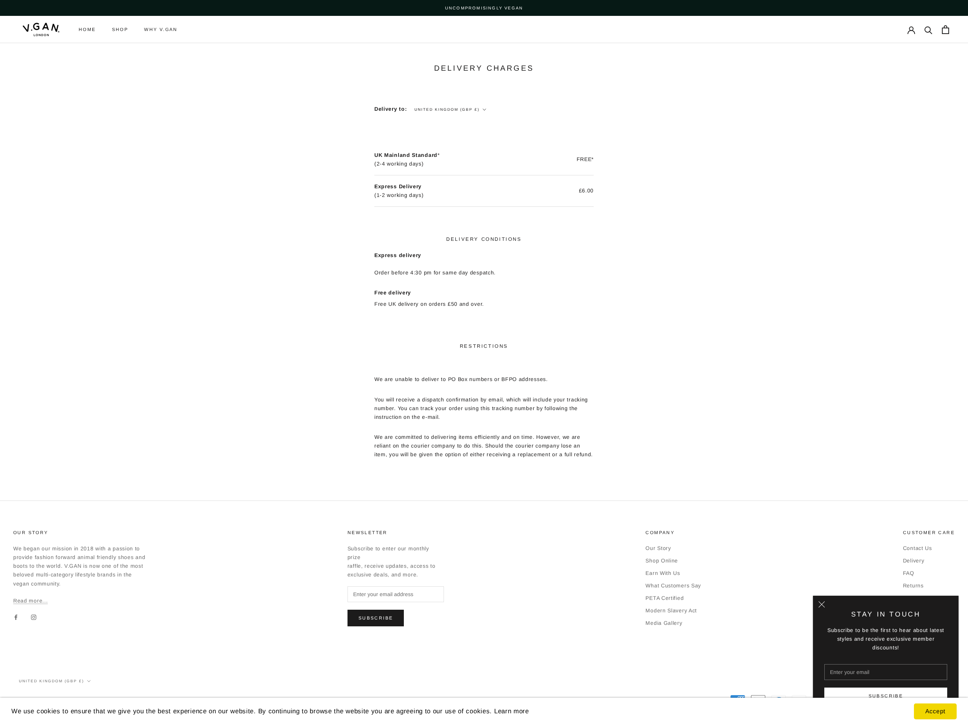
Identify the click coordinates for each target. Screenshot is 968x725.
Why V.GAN (161, 30)
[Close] (821, 604)
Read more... (30, 601)
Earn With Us (662, 573)
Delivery (914, 561)
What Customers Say (673, 585)
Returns (913, 585)
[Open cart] (945, 29)
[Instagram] (33, 617)
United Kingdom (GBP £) (446, 109)
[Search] (928, 30)
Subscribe (886, 696)
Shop (120, 30)
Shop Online (661, 561)
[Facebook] (16, 617)
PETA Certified (664, 598)
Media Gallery (663, 623)
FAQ (908, 573)
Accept (935, 711)
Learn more (511, 711)
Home (87, 30)
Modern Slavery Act (671, 610)
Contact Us (917, 548)
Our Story (658, 548)
